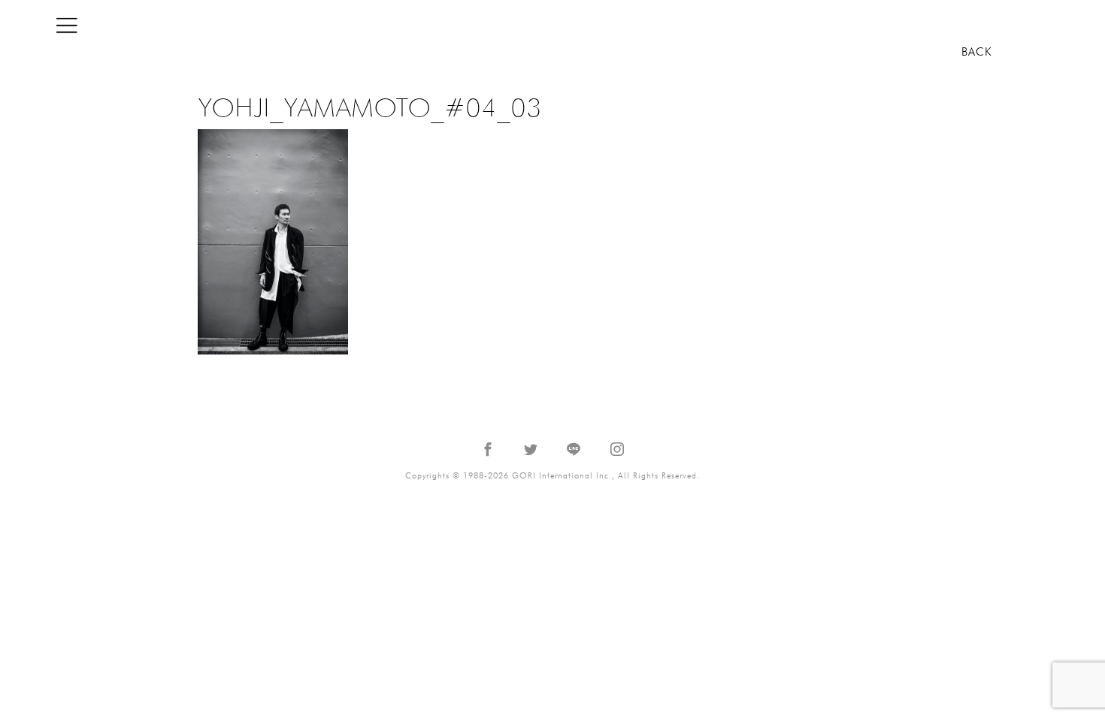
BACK (976, 52)
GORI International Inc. (917, 25)
